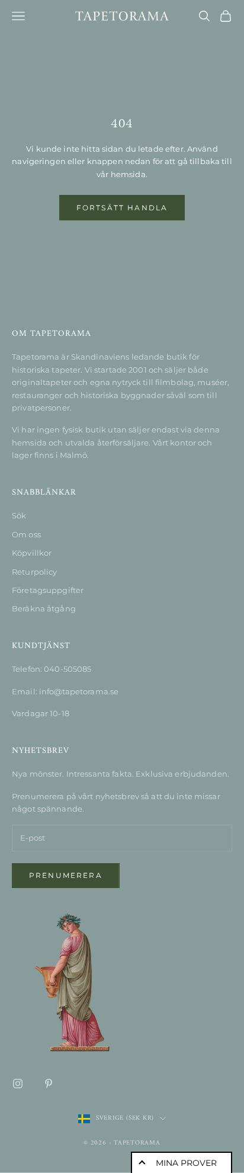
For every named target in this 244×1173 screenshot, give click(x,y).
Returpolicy (34, 571)
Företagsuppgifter (48, 590)
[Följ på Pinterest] (48, 1083)
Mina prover (186, 1163)
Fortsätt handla (122, 207)
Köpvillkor (32, 552)
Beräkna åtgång (44, 608)
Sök (19, 515)
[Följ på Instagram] (18, 1083)
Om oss (26, 534)
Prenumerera (65, 875)
